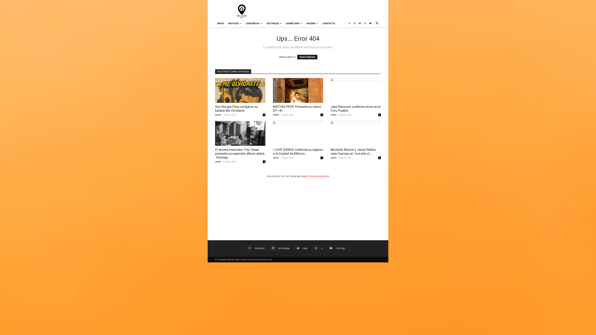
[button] (377, 23)
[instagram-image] (238, 210)
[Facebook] (349, 23)
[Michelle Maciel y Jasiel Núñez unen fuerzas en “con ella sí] (356, 133)
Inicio (220, 23)
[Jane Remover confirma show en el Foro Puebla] (356, 90)
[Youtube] (370, 23)
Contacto (329, 23)
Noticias (233, 23)
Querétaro (292, 23)
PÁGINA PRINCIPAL (307, 57)
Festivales (273, 23)
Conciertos (253, 23)
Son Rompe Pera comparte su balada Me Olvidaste (236, 108)
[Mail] (359, 23)
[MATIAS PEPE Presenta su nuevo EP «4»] (298, 90)
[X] (365, 23)
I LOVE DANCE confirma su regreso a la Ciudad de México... (298, 151)
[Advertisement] (324, 11)
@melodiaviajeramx (315, 176)
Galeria (311, 23)
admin (218, 115)
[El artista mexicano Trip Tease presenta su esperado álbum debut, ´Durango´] (240, 133)
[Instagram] (354, 23)
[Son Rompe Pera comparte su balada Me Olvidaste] (240, 90)
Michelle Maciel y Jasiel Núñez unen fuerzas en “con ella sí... (353, 151)
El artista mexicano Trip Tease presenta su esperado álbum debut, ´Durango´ (240, 153)
